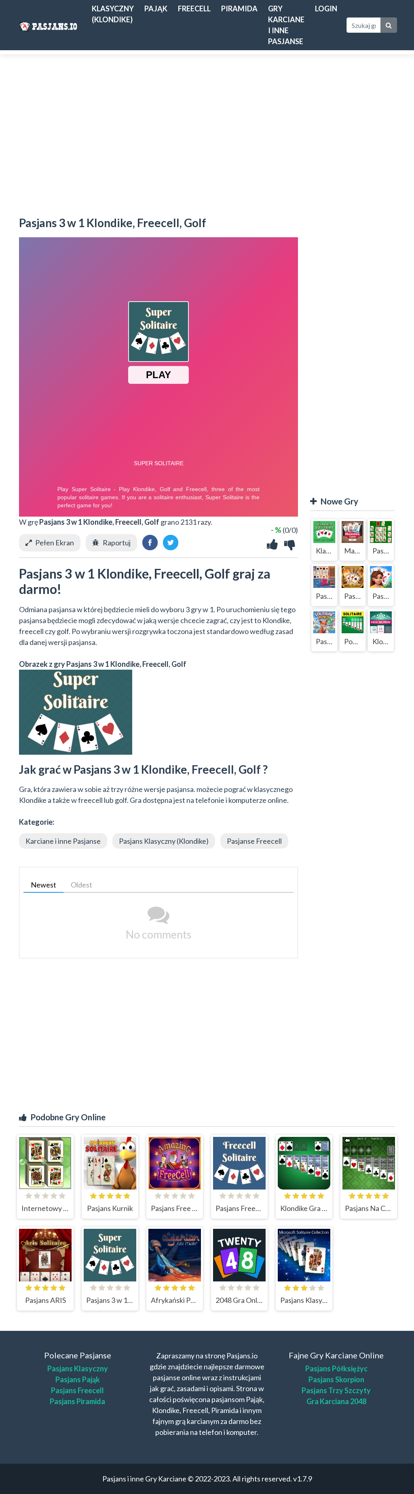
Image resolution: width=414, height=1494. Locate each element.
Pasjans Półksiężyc (336, 1368)
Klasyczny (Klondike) (113, 14)
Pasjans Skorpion (336, 1379)
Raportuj (117, 542)
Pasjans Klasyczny (77, 1368)
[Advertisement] (207, 131)
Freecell (194, 8)
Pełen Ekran (54, 542)
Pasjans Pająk (77, 1379)
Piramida (239, 8)
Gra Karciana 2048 (336, 1401)
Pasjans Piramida (77, 1401)
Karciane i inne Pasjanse (63, 840)
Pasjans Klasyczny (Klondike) (164, 840)
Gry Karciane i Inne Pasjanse (286, 25)
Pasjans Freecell (77, 1390)
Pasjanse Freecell (254, 840)
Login (326, 8)
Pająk (155, 8)
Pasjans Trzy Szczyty (336, 1390)
